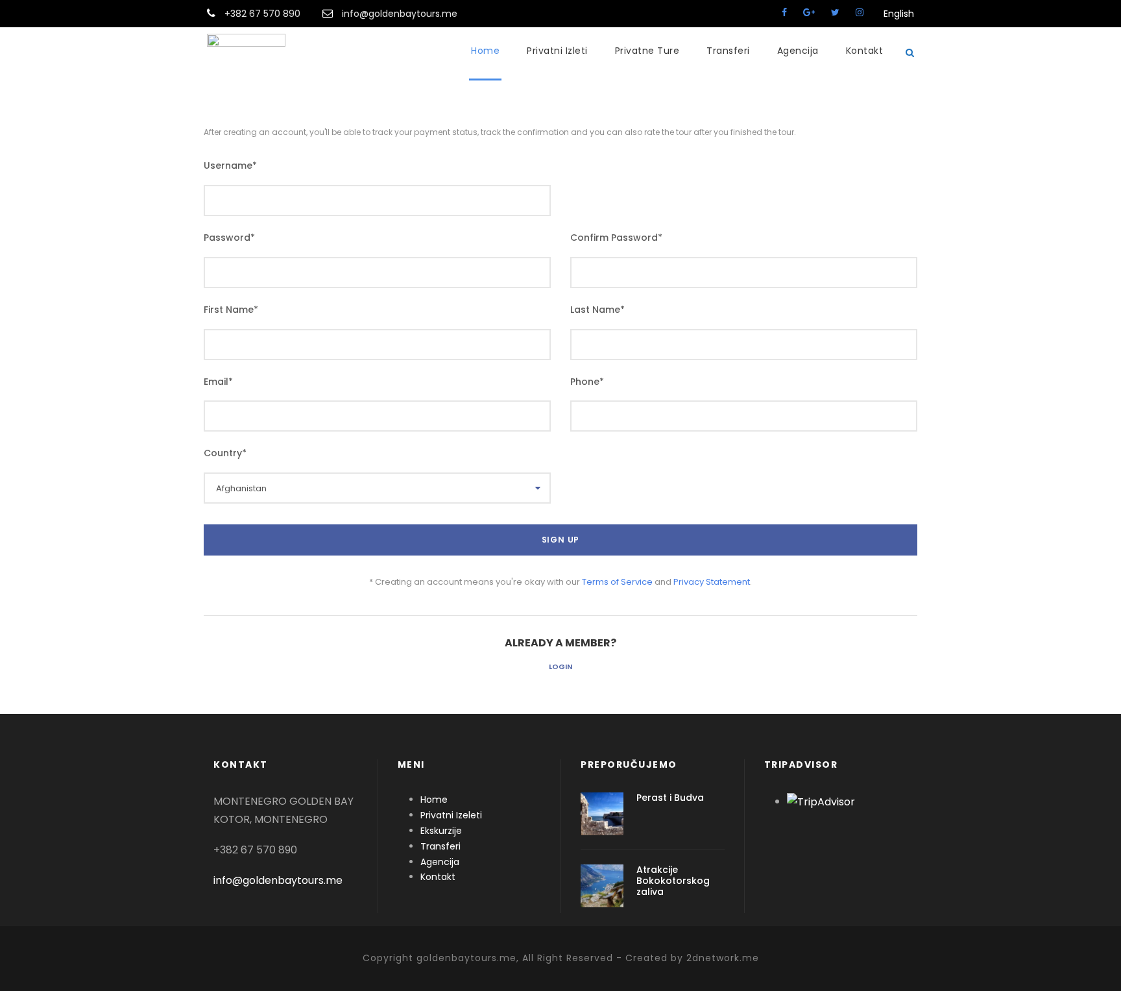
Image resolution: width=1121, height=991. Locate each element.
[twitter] (835, 12)
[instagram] (859, 12)
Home (485, 50)
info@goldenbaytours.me (278, 880)
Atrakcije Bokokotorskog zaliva (673, 880)
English (893, 13)
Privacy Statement (711, 582)
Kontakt (865, 50)
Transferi (728, 50)
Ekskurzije (441, 830)
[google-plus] (809, 12)
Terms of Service (617, 582)
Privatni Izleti (557, 50)
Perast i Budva (670, 797)
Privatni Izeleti (451, 815)
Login (560, 666)
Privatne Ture (647, 50)
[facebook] (784, 12)
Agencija (798, 50)
